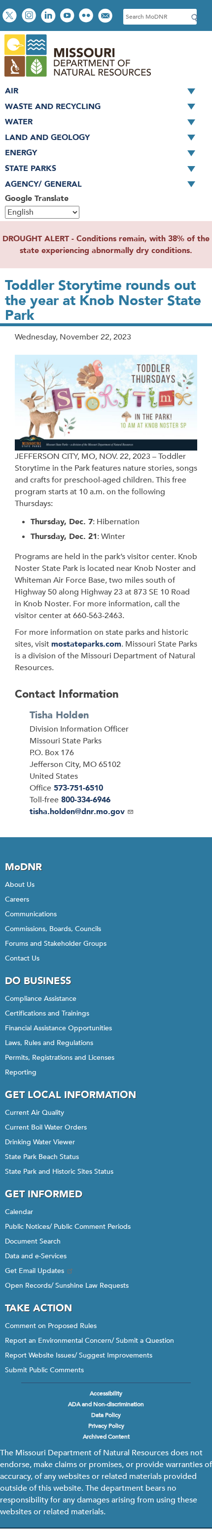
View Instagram (30, 16)
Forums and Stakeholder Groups (55, 943)
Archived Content (106, 1437)
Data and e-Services (36, 1256)
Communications (31, 914)
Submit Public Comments (44, 1370)
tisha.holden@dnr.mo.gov (77, 811)
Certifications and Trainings (47, 1013)
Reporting (20, 1072)
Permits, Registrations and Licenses (59, 1057)
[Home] (77, 77)
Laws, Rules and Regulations (49, 1043)
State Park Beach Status (42, 1156)
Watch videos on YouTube (68, 16)
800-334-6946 (85, 799)
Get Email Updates (34, 1270)
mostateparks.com (86, 644)
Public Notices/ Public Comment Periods (68, 1226)
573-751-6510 (78, 788)
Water (19, 121)
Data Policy (106, 1415)
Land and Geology (47, 137)
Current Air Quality (34, 1112)
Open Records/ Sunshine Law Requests (67, 1285)
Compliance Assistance (40, 998)
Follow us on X (10, 16)
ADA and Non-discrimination (106, 1404)
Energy (21, 152)
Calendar (19, 1212)
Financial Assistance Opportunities (58, 1028)
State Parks (30, 168)
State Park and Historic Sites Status (59, 1171)
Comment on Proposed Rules (51, 1326)
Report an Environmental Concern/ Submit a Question (89, 1340)
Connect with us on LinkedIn (49, 16)
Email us (106, 16)
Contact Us (22, 958)
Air (11, 90)
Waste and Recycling (53, 106)
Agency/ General (43, 184)
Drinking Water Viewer (40, 1142)
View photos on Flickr (87, 16)
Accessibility (106, 1393)
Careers (17, 899)
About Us (20, 884)
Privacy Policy (106, 1426)
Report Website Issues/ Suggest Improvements (78, 1355)
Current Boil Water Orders (46, 1127)
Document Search (33, 1241)
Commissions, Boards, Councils (53, 929)
